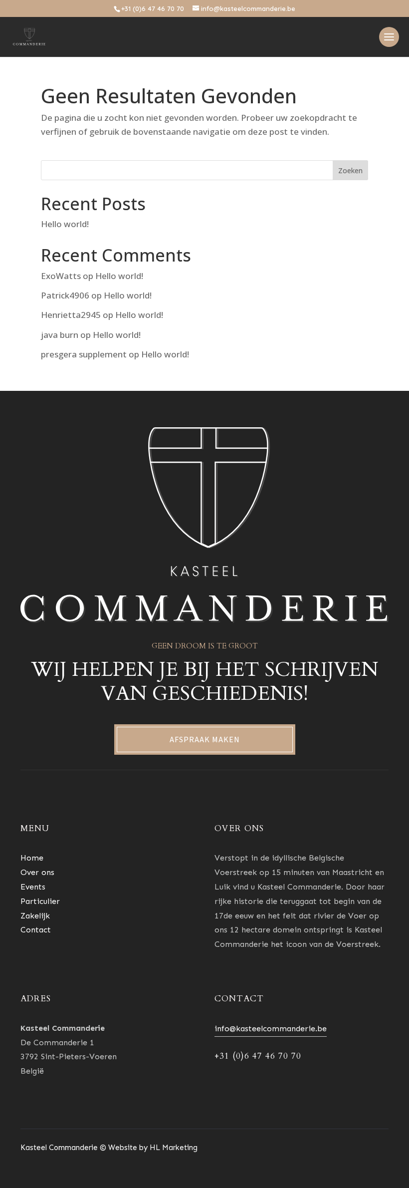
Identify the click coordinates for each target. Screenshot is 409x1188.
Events (32, 886)
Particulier (40, 901)
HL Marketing (174, 1147)
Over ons (37, 872)
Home (31, 858)
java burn (59, 334)
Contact (35, 929)
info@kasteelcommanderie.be (270, 1028)
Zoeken (350, 170)
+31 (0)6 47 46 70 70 (152, 8)
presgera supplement (84, 354)
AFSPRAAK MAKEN (205, 739)
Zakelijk (35, 915)
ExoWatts (61, 276)
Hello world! (65, 224)
